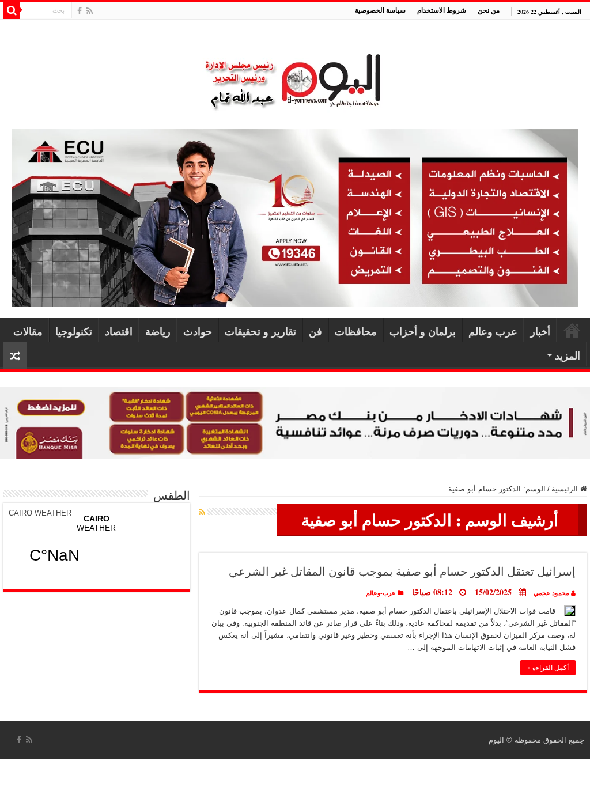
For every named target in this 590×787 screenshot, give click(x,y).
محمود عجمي (551, 592)
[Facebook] (79, 11)
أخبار (540, 331)
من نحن (489, 10)
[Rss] (89, 11)
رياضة (158, 331)
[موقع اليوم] (295, 76)
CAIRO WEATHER (40, 513)
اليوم (496, 740)
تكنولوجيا (73, 331)
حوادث (197, 331)
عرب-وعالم (381, 592)
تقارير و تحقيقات (260, 331)
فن (315, 331)
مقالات (28, 331)
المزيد (567, 355)
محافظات (356, 331)
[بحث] (11, 10)
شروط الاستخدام (441, 10)
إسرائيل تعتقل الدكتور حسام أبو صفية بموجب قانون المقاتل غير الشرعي (402, 571)
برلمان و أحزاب (422, 331)
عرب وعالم (492, 331)
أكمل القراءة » (548, 668)
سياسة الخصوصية (380, 10)
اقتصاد (119, 331)
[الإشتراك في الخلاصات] (202, 512)
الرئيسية (572, 330)
